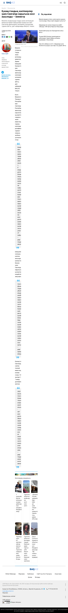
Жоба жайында (10, 574)
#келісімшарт (6, 61)
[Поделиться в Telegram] (5, 37)
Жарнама (21, 574)
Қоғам (30, 577)
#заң (3, 58)
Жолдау (37, 577)
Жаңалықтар (11, 8)
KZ (61, 3)
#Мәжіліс (4, 59)
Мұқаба (4, 8)
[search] (65, 3)
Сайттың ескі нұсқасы (44, 574)
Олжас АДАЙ (5, 53)
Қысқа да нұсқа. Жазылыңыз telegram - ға (6, 76)
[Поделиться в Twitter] (7, 37)
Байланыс (30, 574)
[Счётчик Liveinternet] (6, 602)
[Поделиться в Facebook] (2, 37)
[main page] (32, 3)
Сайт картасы (6, 599)
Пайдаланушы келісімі (8, 596)
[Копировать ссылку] (11, 37)
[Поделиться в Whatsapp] (9, 37)
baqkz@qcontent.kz (8, 591)
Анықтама (58, 574)
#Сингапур (5, 63)
